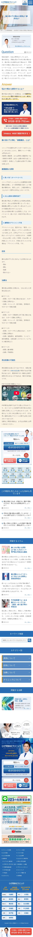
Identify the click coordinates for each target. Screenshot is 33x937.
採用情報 (19, 875)
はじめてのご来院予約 (22, 858)
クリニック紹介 (21, 850)
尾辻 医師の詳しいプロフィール (22, 46)
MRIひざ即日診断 (21, 861)
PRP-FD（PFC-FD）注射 (10, 864)
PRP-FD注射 (15, 370)
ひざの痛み (5, 852)
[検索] (29, 640)
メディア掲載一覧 (21, 872)
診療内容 (5, 858)
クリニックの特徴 (7, 850)
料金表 (5, 872)
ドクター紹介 (20, 852)
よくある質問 (20, 855)
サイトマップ (20, 870)
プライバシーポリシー (22, 867)
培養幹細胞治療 (7, 867)
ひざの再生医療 (6, 855)
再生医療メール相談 (22, 864)
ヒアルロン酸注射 (8, 861)
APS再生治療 (7, 870)
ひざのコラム (6, 875)
